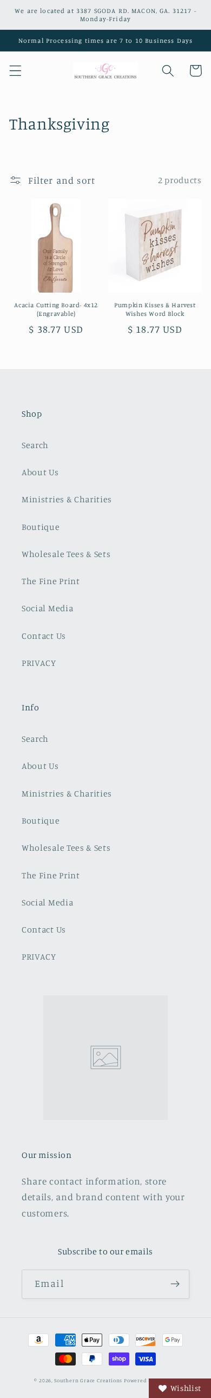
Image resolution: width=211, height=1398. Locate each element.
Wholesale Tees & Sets (66, 553)
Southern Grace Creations (88, 1380)
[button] (15, 71)
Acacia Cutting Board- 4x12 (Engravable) (56, 309)
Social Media (47, 608)
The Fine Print (51, 580)
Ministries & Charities (67, 499)
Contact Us (44, 635)
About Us (40, 472)
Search (35, 444)
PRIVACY (39, 662)
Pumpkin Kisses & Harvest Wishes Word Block (154, 309)
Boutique (41, 526)
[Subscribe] (175, 1284)
